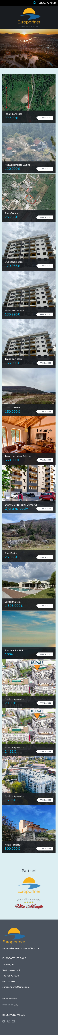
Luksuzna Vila (13, 601)
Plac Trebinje (12, 407)
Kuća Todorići (13, 844)
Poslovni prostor (14, 699)
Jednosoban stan (15, 310)
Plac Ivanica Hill (14, 650)
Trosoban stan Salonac (18, 456)
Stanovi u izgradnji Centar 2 (21, 504)
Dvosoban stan (14, 261)
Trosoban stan (13, 359)
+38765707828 (46, 2)
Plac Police (11, 553)
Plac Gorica (11, 213)
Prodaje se (7, 1004)
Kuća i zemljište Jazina (17, 164)
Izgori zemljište (13, 113)
